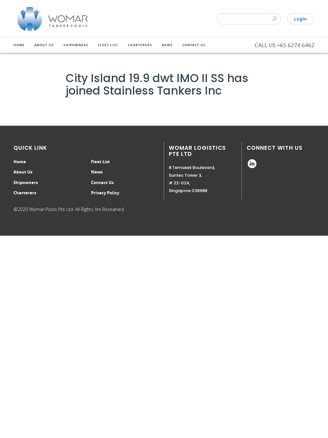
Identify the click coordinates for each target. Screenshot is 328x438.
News (167, 45)
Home (19, 45)
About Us (22, 172)
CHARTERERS (140, 45)
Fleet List (108, 45)
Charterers (24, 193)
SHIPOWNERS (75, 45)
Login (300, 19)
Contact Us (194, 45)
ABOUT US (44, 45)
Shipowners (25, 182)
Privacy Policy (105, 193)
